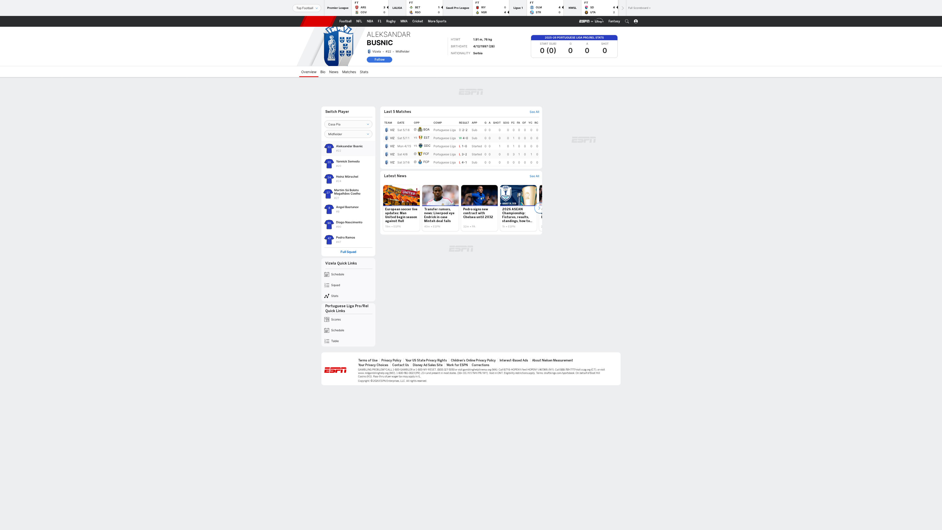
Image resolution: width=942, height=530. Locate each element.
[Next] (622, 8)
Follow (380, 59)
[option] (401, 208)
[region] (461, 143)
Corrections (480, 365)
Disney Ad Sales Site (428, 365)
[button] (627, 21)
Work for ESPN (457, 365)
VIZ (392, 130)
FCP (426, 162)
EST (427, 137)
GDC (427, 145)
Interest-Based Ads (514, 360)
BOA (426, 129)
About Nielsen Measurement (552, 360)
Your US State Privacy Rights (426, 360)
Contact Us (400, 365)
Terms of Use (368, 360)
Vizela (376, 51)
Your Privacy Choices (373, 365)
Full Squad (348, 252)
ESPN (318, 21)
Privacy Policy (391, 360)
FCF (426, 154)
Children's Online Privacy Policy (473, 360)
